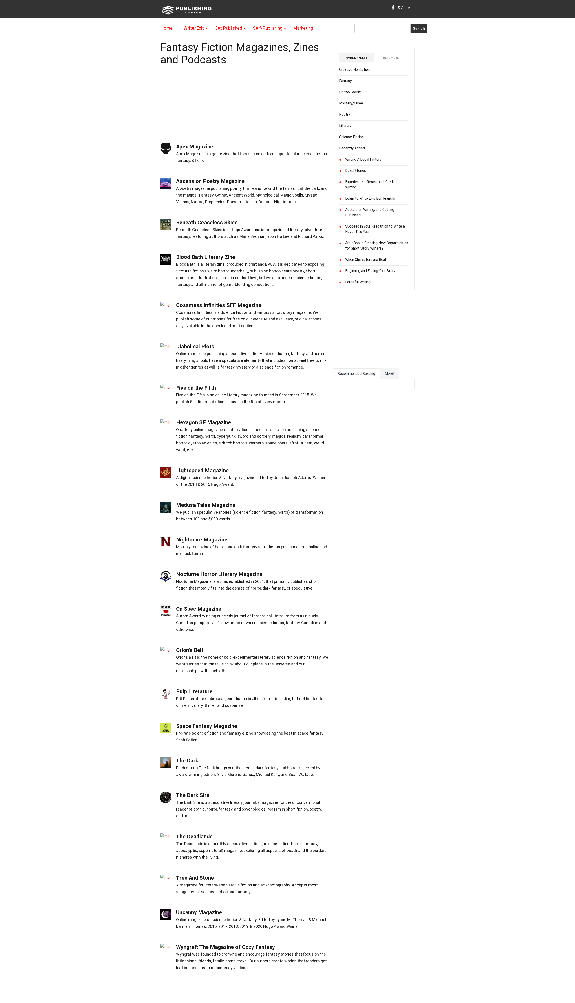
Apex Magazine (194, 147)
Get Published (228, 28)
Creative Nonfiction (354, 69)
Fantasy (345, 81)
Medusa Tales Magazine (205, 505)
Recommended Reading (356, 373)
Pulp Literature (194, 691)
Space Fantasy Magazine (206, 726)
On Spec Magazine (198, 609)
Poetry (344, 114)
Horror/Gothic (350, 92)
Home (166, 28)
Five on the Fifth (196, 388)
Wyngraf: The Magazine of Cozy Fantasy (225, 947)
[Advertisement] (244, 102)
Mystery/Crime (351, 103)
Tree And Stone (195, 878)
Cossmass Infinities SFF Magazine (218, 305)
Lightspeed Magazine (202, 470)
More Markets (356, 57)
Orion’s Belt (189, 650)
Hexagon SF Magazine (203, 422)
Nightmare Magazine (201, 540)
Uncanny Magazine (199, 912)
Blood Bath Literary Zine (205, 257)
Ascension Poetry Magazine (210, 181)
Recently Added (352, 148)
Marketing (303, 28)
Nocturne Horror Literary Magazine (219, 574)
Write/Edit (194, 28)
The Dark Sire (192, 795)
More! (389, 373)
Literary (345, 126)
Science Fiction (351, 137)
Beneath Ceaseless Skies (207, 222)
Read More (391, 57)
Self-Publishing (267, 28)
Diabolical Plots (195, 346)
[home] (186, 10)
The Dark (187, 761)
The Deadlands (194, 836)
